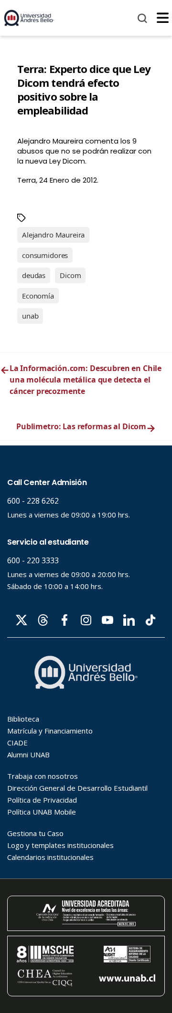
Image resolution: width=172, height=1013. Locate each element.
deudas (33, 275)
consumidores (45, 255)
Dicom (70, 275)
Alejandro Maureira (53, 234)
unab (30, 315)
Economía (38, 295)
